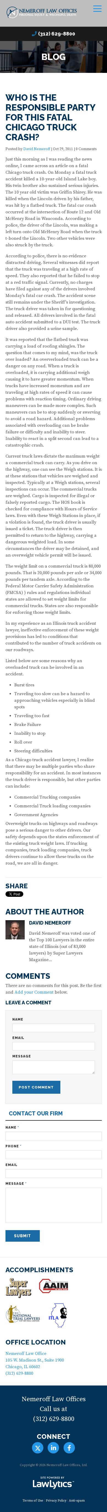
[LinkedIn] (53, 1447)
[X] (37, 1447)
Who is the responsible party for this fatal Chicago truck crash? (50, 117)
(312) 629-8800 (56, 34)
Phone (13, 1146)
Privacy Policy (56, 1501)
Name (17, 1019)
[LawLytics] (53, 1483)
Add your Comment (34, 992)
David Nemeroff (36, 149)
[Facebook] (69, 1447)
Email (18, 1038)
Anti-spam (77, 1501)
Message (21, 1056)
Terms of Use (32, 1501)
